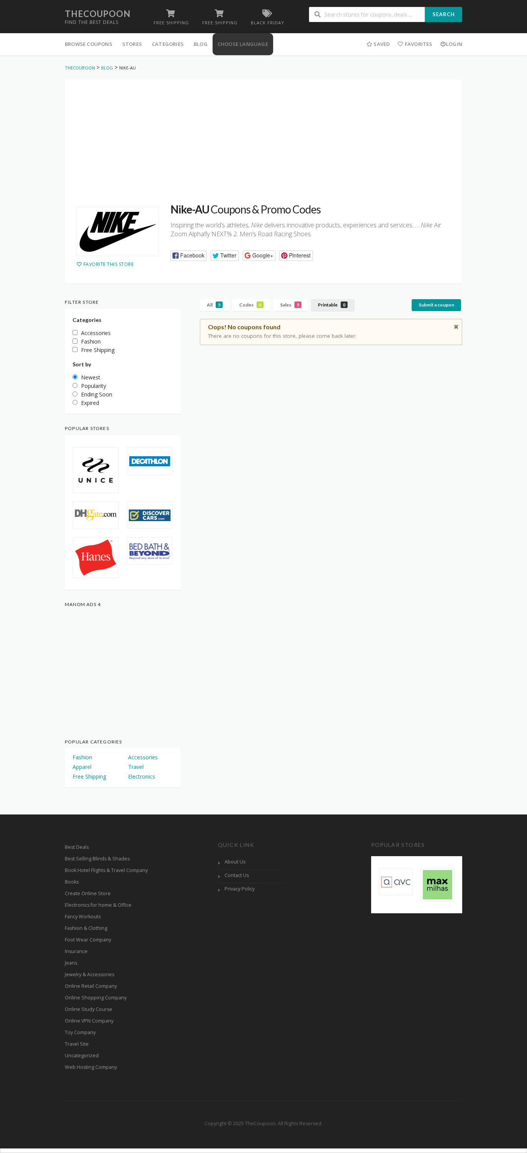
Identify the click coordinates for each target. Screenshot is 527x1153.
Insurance (76, 951)
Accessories (143, 757)
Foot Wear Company (88, 939)
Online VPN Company (89, 1021)
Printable (331, 305)
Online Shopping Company (96, 997)
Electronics (141, 776)
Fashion (82, 757)
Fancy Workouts (83, 916)
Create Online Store (88, 893)
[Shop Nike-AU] (117, 231)
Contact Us (237, 875)
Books (72, 882)
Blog (201, 44)
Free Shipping (89, 776)
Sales (289, 305)
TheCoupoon (97, 13)
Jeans (71, 963)
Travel (136, 766)
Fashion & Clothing (86, 928)
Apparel (82, 766)
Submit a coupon (436, 305)
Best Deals (77, 847)
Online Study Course (88, 1009)
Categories (168, 44)
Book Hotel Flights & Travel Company (106, 870)
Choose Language (243, 44)
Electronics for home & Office (98, 905)
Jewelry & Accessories (89, 974)
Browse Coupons (88, 44)
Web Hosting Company (91, 1067)
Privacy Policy (240, 888)
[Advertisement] (263, 134)
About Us (235, 861)
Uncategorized (82, 1055)
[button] (189, 256)
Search (443, 14)
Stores (132, 44)
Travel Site (77, 1044)
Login (454, 44)
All (213, 305)
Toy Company (80, 1032)
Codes (250, 305)
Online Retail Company (91, 986)
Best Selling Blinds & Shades (97, 858)
